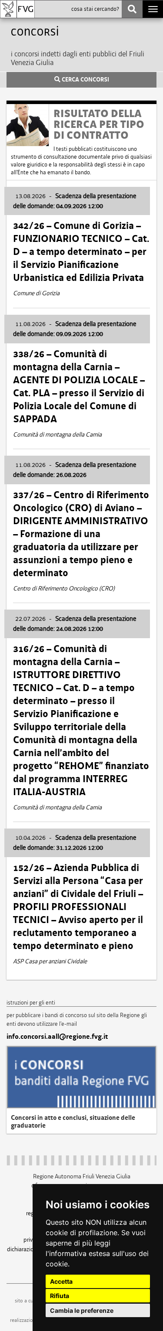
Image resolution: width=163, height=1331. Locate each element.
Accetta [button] (61, 1281)
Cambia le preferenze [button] (81, 1310)
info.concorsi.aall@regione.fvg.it (57, 1037)
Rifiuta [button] (59, 1295)
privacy (32, 1239)
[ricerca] (132, 9)
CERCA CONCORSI (84, 80)
